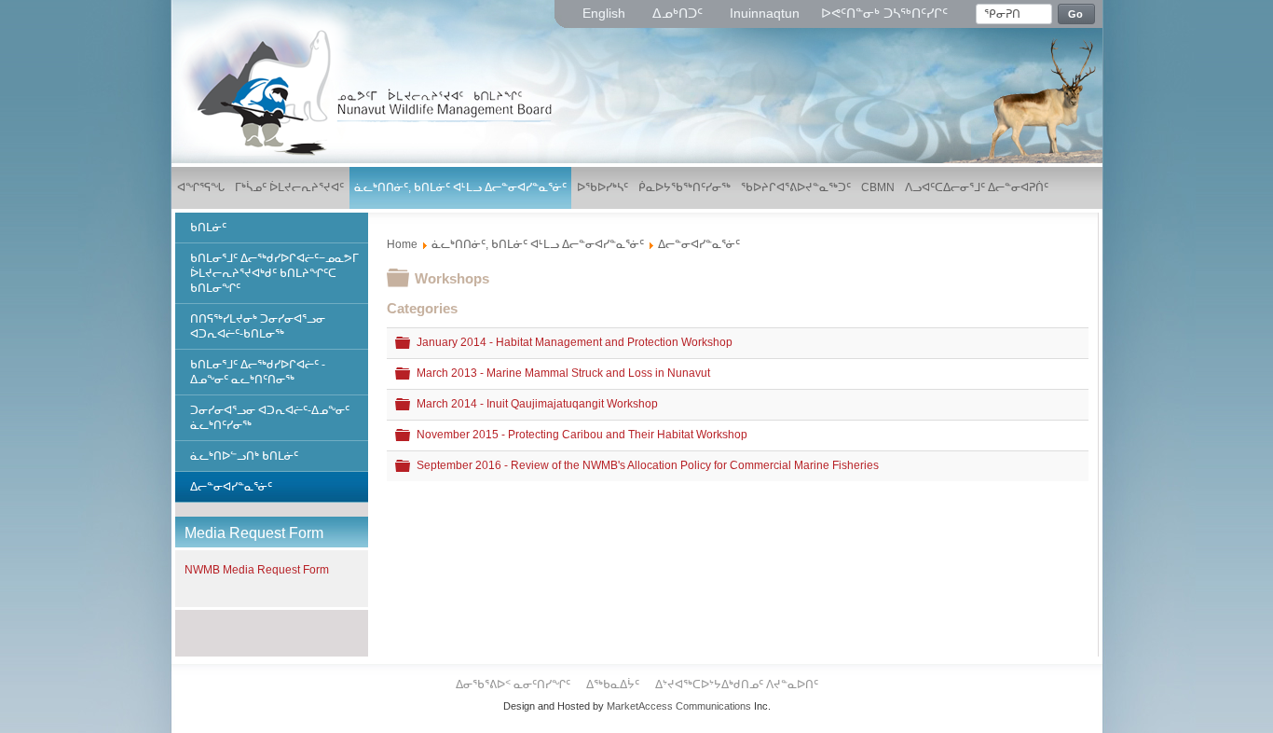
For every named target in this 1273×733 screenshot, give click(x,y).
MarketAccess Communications (679, 706)
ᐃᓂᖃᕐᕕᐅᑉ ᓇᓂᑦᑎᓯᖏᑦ (514, 684)
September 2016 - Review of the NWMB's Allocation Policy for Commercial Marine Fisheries (648, 465)
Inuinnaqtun (765, 13)
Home (402, 244)
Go (1076, 14)
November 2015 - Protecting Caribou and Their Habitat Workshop (582, 434)
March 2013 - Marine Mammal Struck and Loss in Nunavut (563, 373)
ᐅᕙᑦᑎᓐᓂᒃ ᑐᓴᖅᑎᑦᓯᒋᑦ (884, 13)
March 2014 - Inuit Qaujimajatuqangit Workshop (537, 403)
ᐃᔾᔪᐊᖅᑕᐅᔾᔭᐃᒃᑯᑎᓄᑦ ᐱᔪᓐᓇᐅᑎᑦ (736, 684)
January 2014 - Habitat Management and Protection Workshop (574, 342)
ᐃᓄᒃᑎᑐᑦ (679, 13)
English (605, 13)
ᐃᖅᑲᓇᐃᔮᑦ (614, 684)
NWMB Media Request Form (257, 569)
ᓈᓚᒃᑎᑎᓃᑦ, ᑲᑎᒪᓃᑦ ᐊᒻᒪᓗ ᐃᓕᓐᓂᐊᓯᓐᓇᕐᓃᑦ (537, 244)
